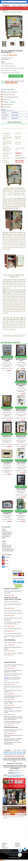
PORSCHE (10, 57)
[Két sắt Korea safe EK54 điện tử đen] (7, 427)
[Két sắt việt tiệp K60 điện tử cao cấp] (21, 453)
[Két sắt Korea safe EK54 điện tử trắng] (21, 427)
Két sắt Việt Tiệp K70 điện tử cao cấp (21, 489)
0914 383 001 (16, 770)
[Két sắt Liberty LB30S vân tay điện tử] (7, 453)
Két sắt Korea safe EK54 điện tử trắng (21, 436)
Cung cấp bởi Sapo (14, 857)
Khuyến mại (5, 847)
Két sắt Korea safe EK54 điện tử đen (7, 436)
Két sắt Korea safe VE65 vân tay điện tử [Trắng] (21, 385)
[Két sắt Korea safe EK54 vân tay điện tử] (21, 401)
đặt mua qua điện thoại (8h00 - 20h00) (14, 82)
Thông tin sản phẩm (7, 89)
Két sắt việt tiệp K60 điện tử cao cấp (21, 462)
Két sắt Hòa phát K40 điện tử (21, 513)
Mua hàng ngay (16, 76)
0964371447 (18, 772)
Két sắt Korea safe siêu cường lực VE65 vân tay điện (7, 359)
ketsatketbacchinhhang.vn (15, 853)
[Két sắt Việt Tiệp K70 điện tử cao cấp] (21, 480)
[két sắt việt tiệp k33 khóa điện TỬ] (7, 504)
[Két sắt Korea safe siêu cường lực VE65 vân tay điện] (7, 350)
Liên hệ (3, 844)
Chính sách (17, 846)
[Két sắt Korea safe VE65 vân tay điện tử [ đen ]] (21, 350)
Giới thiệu (17, 843)
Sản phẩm (17, 844)
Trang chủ (4, 843)
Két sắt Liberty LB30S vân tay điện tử (7, 462)
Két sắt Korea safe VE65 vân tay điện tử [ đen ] (21, 359)
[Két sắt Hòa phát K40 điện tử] (21, 504)
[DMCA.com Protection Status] (17, 585)
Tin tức (3, 846)
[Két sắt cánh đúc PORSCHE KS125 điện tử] (4, 44)
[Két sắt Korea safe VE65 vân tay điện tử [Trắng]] (21, 375)
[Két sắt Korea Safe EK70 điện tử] (7, 401)
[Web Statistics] (3, 860)
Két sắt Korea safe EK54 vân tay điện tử (21, 409)
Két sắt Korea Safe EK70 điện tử (7, 409)
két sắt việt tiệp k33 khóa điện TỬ (7, 513)
